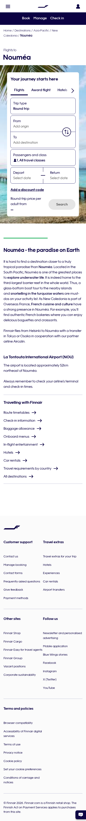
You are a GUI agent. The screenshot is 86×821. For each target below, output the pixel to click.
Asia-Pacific (41, 30)
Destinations (23, 30)
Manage (40, 18)
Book (26, 18)
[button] (8, 6)
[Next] (72, 90)
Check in (57, 18)
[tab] (19, 90)
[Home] (43, 6)
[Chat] (80, 814)
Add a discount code (27, 190)
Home (8, 30)
